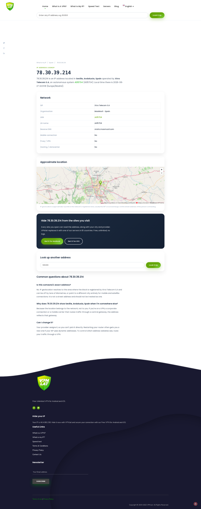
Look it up (157, 15)
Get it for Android (52, 241)
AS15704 (79, 82)
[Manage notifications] (195, 504)
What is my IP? (38, 437)
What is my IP (41, 63)
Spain (51, 63)
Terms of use (37, 499)
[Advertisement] (100, 41)
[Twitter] (38, 407)
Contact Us (36, 454)
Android (171, 6)
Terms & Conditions (40, 446)
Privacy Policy (38, 450)
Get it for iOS (73, 241)
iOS (189, 6)
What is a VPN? (39, 433)
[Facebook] (33, 407)
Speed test (37, 441)
